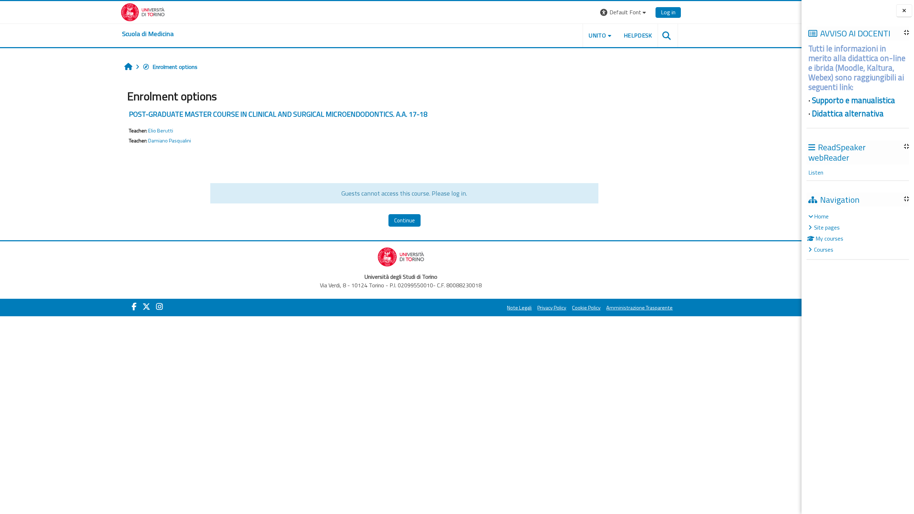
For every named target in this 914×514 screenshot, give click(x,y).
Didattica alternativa (848, 113)
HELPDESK (638, 35)
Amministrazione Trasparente (639, 308)
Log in (668, 12)
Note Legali (519, 308)
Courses (823, 249)
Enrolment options (174, 66)
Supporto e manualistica (853, 100)
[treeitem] (857, 233)
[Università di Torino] (143, 11)
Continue (404, 220)
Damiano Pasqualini (169, 141)
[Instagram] (159, 307)
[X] (146, 307)
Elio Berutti (160, 131)
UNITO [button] (597, 35)
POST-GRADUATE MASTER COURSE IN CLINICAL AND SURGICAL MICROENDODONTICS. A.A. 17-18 (278, 114)
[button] (624, 12)
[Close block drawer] (904, 10)
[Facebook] (134, 307)
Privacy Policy (551, 308)
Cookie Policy (586, 308)
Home (821, 216)
